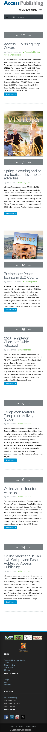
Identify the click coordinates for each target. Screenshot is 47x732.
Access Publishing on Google (14, 660)
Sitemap (7, 670)
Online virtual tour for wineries (20, 490)
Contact (6, 663)
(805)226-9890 (28, 9)
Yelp (5, 682)
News (6, 55)
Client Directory (9, 665)
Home (12, 726)
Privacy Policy (9, 667)
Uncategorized (15, 55)
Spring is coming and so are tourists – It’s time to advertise (22, 174)
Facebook (7, 685)
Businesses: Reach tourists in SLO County (21, 276)
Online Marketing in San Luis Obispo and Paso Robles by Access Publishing (22, 561)
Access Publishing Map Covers (22, 46)
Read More (10, 94)
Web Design (19, 726)
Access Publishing (32, 52)
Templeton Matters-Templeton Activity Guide (20, 416)
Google (6, 680)
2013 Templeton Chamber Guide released (16, 342)
